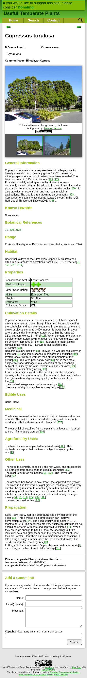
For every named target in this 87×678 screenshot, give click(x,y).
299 (51, 179)
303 (56, 179)
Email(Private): (15, 604)
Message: (18, 610)
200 (12, 229)
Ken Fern (49, 667)
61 (20, 497)
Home (13, 20)
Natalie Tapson (53, 128)
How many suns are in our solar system (34, 631)
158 (7, 265)
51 (78, 262)
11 (6, 229)
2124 (18, 229)
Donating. (26, 7)
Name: (20, 597)
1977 (59, 422)
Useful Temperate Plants (32, 13)
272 (13, 265)
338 (52, 200)
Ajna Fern (76, 667)
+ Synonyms (13, 53)
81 (37, 350)
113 (69, 526)
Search (33, 20)
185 (60, 384)
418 (43, 335)
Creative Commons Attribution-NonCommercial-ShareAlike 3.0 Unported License (49, 673)
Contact (53, 20)
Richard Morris (48, 669)
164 (14, 517)
